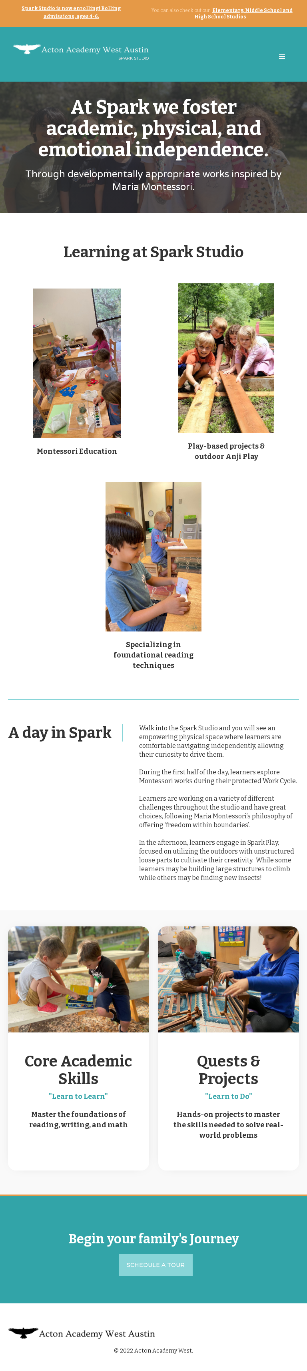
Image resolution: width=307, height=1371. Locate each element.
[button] (282, 57)
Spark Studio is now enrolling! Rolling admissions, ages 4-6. (71, 12)
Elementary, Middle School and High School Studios (243, 14)
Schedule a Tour (156, 1265)
